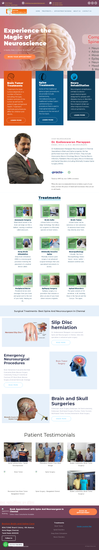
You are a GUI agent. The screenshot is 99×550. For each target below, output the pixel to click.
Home (38, 11)
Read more (13, 385)
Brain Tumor (59, 526)
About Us (77, 11)
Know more (61, 419)
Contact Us (86, 11)
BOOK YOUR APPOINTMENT (20, 57)
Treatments (46, 11)
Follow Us (8, 538)
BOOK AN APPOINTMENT (83, 511)
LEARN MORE (16, 120)
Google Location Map (84, 526)
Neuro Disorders (59, 537)
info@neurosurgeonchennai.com (35, 3)
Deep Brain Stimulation (59, 533)
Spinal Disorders (59, 530)
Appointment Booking (62, 11)
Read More (61, 342)
